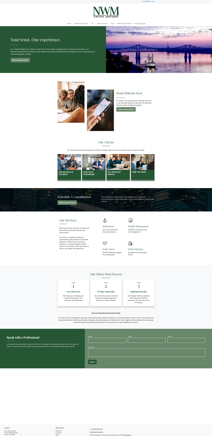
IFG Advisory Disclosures (96, 432)
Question (91, 347)
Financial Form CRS (97, 429)
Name (90, 336)
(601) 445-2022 (12, 431)
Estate (57, 435)
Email (130, 336)
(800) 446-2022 (14, 433)
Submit (92, 362)
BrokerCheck (127, 435)
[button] (69, 23)
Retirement (59, 431)
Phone (169, 336)
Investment (59, 433)
